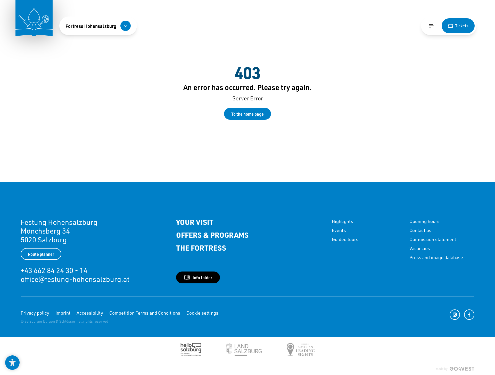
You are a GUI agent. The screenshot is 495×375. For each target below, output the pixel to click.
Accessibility (90, 313)
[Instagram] (455, 314)
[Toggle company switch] (125, 26)
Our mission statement (432, 239)
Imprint (62, 313)
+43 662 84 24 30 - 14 (54, 270)
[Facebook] (469, 314)
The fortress (201, 248)
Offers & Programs (212, 235)
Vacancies (419, 248)
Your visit (194, 222)
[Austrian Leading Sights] (301, 349)
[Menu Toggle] (431, 26)
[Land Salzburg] (244, 349)
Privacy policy (35, 313)
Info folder (202, 277)
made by (442, 369)
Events (339, 230)
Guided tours (345, 239)
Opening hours (424, 221)
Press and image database (436, 257)
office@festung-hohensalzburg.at (75, 279)
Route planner (41, 254)
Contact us (420, 230)
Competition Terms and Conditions (144, 313)
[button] (12, 362)
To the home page (247, 114)
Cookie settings (202, 313)
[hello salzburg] (190, 349)
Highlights (342, 221)
